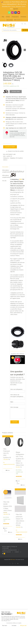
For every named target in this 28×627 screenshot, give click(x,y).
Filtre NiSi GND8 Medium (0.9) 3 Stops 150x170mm (7, 506)
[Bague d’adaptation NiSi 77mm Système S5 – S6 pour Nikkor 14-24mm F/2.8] (20, 442)
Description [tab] (5, 167)
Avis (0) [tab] (4, 180)
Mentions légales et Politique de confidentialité (9, 547)
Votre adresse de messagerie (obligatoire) (16, 395)
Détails (8, 470)
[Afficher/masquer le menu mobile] (25, 23)
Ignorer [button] (15, 9)
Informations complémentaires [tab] (5, 171)
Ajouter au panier (10, 146)
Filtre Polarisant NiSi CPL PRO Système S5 (7, 453)
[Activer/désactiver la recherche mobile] (22, 23)
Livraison (17, 551)
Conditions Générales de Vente (9, 550)
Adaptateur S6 (14, 158)
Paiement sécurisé (6, 551)
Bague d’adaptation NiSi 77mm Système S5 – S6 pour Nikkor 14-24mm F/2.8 (20, 458)
